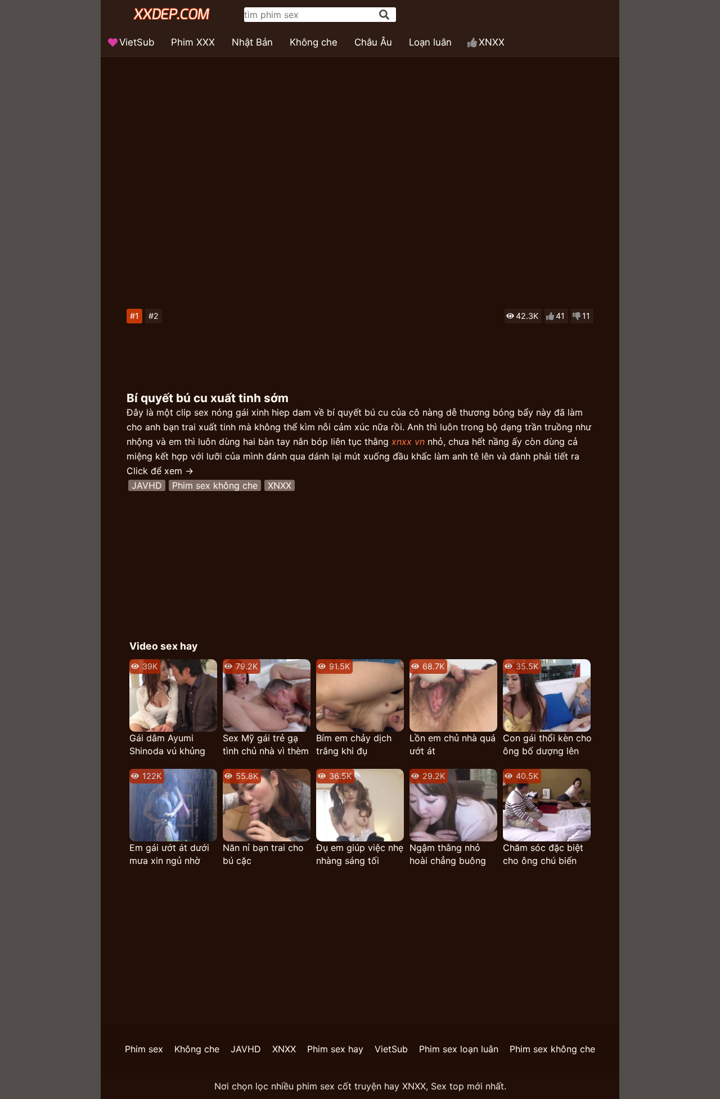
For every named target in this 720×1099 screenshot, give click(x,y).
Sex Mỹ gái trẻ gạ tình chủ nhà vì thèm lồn (266, 745)
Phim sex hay (335, 1049)
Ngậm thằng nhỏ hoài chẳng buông (448, 854)
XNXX (492, 42)
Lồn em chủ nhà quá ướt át (453, 744)
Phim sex (144, 1049)
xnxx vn (408, 441)
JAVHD (147, 485)
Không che (314, 42)
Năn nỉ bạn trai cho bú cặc (263, 854)
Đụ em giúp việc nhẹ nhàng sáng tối (359, 854)
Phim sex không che (215, 485)
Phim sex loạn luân (458, 1049)
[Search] (384, 15)
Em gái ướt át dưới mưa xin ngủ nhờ (169, 854)
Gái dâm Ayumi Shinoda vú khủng (167, 744)
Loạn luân (430, 42)
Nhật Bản (252, 42)
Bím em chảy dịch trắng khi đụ (354, 744)
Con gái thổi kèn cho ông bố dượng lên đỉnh (547, 745)
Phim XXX (193, 42)
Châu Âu (373, 42)
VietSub (136, 42)
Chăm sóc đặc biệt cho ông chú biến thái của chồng (543, 854)
